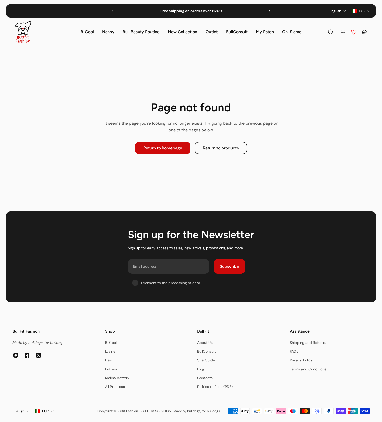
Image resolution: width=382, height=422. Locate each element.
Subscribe (229, 266)
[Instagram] (15, 355)
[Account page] (343, 32)
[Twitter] (38, 355)
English (18, 411)
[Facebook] (27, 355)
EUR (45, 411)
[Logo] (23, 32)
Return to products (221, 148)
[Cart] (364, 32)
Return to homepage (162, 148)
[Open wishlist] (354, 32)
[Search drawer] (330, 32)
